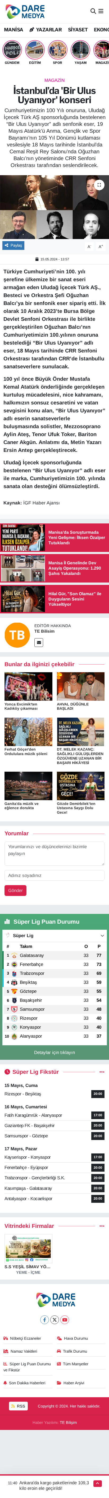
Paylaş (16, 245)
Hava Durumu (76, 1338)
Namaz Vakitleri (24, 1351)
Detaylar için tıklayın (54, 1052)
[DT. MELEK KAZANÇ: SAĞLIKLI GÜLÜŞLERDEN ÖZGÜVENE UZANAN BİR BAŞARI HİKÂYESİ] (81, 731)
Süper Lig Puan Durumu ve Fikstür (27, 1367)
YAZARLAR (48, 29)
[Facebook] (44, 1319)
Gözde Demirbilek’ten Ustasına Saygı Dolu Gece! (76, 808)
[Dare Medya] (23, 11)
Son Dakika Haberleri (27, 1383)
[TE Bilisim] (17, 634)
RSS (20, 1406)
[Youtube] (64, 1319)
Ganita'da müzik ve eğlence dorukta (21, 806)
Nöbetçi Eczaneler (25, 1338)
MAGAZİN (54, 80)
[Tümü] (102, 1226)
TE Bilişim (68, 1422)
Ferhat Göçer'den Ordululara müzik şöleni (25, 751)
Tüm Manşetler (75, 1364)
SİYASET (78, 29)
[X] (54, 1319)
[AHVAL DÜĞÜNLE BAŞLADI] (81, 686)
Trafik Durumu (75, 1351)
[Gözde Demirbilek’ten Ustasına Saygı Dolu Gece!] (81, 785)
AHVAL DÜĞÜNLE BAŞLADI (73, 706)
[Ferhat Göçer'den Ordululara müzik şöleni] (28, 731)
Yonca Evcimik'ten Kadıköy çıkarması (21, 706)
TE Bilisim (44, 631)
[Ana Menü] (100, 11)
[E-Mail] (38, 642)
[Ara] (93, 11)
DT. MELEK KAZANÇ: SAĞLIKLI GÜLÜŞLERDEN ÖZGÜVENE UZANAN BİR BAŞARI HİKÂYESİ (80, 756)
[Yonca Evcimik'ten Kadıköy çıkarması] (28, 686)
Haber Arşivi (73, 1383)
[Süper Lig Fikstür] (102, 1072)
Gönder (15, 890)
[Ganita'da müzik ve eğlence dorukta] (28, 785)
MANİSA (13, 29)
